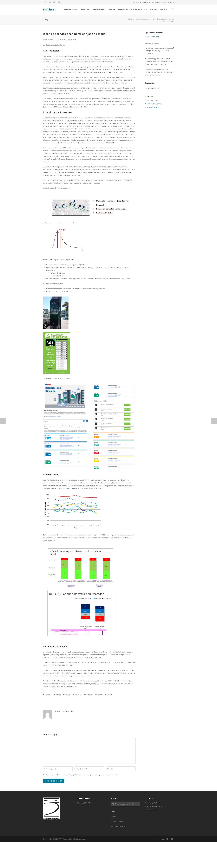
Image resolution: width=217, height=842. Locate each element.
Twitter (58, 695)
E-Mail (110, 695)
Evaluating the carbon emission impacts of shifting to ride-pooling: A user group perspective (159, 51)
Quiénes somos (70, 9)
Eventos (163, 9)
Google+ (89, 695)
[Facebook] (45, 2)
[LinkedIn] (49, 2)
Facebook (47, 695)
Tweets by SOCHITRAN (152, 37)
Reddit (67, 695)
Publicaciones (99, 9)
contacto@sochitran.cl (154, 104)
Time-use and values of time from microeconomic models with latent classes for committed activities (159, 72)
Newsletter (85, 9)
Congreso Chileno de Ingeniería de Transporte (127, 9)
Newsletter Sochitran (118, 827)
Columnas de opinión (67, 40)
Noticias (153, 9)
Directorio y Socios (117, 821)
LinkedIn (100, 695)
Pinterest (78, 695)
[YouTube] (59, 2)
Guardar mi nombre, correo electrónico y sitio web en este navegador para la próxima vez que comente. (82, 775)
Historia (113, 816)
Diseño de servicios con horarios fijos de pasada (74, 34)
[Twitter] (54, 2)
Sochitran (49, 9)
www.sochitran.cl (153, 107)
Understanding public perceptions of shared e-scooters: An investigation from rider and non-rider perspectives (159, 61)
